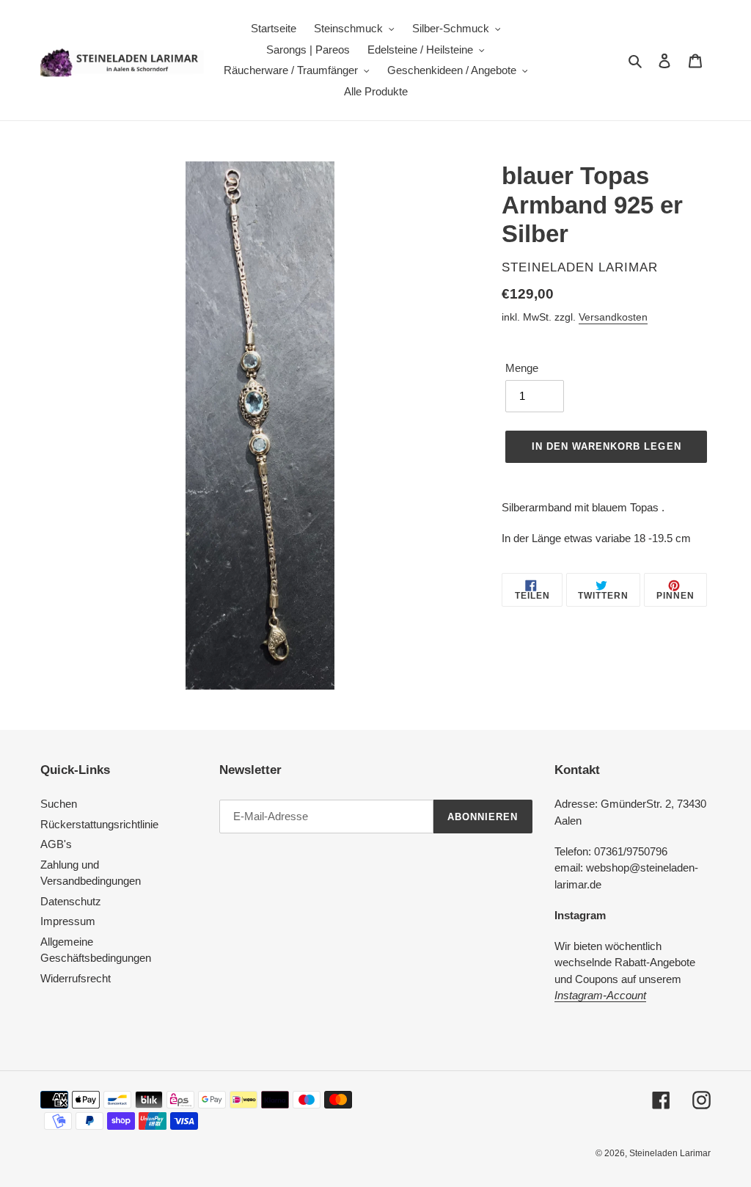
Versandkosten (613, 317)
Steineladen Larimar (670, 1153)
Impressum (67, 921)
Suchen (58, 803)
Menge (521, 368)
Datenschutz (70, 901)
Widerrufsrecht (75, 978)
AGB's (56, 844)
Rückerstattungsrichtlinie (99, 824)
